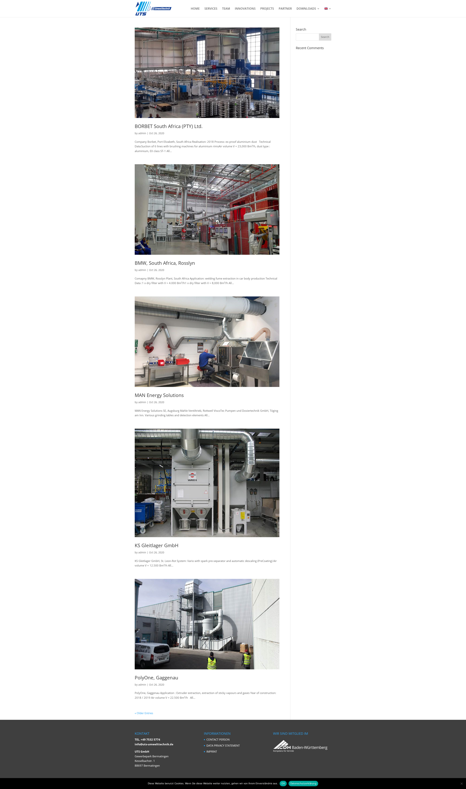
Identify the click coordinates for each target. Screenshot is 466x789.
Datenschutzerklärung (303, 783)
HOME (195, 9)
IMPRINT (211, 751)
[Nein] (461, 783)
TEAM (226, 9)
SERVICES (210, 9)
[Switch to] (327, 12)
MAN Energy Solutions (159, 395)
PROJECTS (267, 9)
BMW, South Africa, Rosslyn (165, 263)
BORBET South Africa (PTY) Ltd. (169, 126)
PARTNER (285, 9)
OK (283, 783)
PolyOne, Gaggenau (156, 677)
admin (142, 133)
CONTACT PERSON (218, 739)
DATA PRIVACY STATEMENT (223, 745)
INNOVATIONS (245, 9)
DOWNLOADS (306, 9)
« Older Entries (144, 713)
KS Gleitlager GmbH (156, 545)
